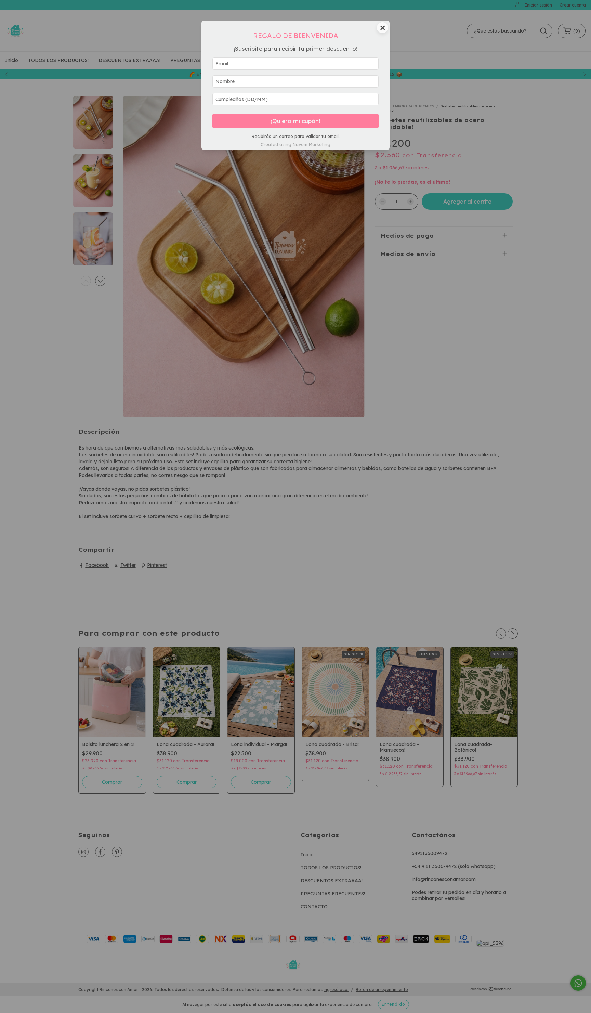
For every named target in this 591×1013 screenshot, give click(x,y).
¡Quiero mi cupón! (295, 121)
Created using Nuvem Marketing (295, 144)
